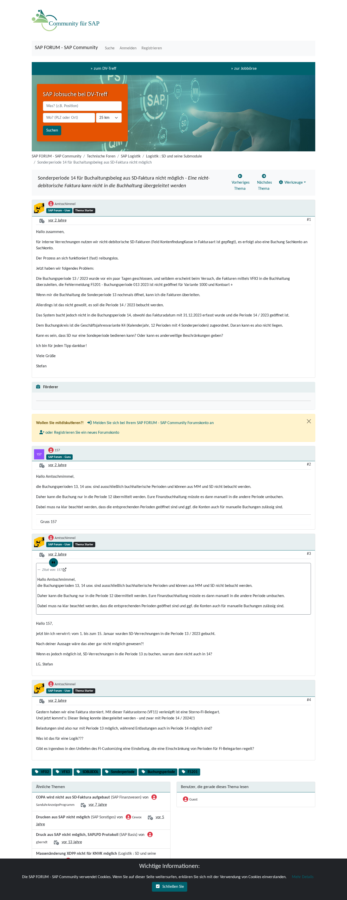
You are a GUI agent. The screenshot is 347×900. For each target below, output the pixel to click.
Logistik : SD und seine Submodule (174, 156)
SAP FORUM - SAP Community (66, 47)
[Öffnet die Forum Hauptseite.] (67, 20)
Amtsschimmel (65, 204)
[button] (109, 48)
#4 (309, 700)
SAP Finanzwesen (126, 797)
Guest (193, 800)
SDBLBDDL (90, 772)
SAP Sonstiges (103, 817)
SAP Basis (128, 835)
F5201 (193, 772)
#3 (309, 554)
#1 (309, 220)
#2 (309, 464)
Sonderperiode (123, 772)
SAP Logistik (130, 156)
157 (57, 450)
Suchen (52, 130)
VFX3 (66, 772)
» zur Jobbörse (244, 68)
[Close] (309, 421)
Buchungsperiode (161, 772)
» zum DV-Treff (103, 68)
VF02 (45, 772)
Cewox (136, 817)
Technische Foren (101, 156)
